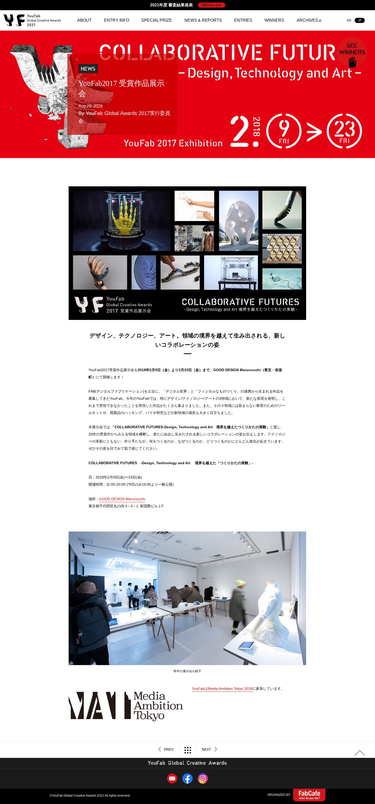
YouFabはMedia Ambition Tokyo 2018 (222, 688)
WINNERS (274, 20)
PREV (168, 749)
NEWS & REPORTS (203, 20)
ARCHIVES (307, 20)
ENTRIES (243, 20)
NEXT (206, 749)
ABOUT (84, 20)
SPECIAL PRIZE (156, 20)
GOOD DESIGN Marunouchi (122, 499)
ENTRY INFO (116, 20)
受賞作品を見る (211, 5)
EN (349, 20)
